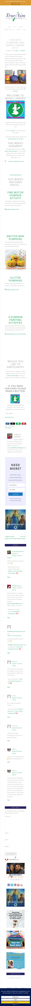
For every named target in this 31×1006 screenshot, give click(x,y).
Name (7, 833)
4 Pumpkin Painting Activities (15, 319)
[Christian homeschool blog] (15, 880)
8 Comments (22, 50)
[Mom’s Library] (15, 118)
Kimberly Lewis (15, 585)
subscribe (13, 130)
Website (7, 846)
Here (11, 413)
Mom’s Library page (13, 375)
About (16, 988)
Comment (8, 816)
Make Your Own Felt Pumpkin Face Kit (15, 681)
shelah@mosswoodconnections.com (16, 631)
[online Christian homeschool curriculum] (15, 906)
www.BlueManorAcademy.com (17, 447)
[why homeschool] (15, 927)
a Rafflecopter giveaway (15, 175)
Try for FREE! (15, 3)
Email (6, 839)
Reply (8, 577)
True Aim (15, 16)
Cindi (13, 749)
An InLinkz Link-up (9, 417)
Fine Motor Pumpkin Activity (15, 195)
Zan (13, 695)
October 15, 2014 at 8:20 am (14, 635)
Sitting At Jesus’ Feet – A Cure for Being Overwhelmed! (15, 711)
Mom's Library (8, 427)
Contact (9, 988)
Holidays (13, 426)
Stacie (13, 661)
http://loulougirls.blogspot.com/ (14, 603)
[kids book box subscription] (15, 948)
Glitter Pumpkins (15, 279)
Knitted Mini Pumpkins (15, 238)
